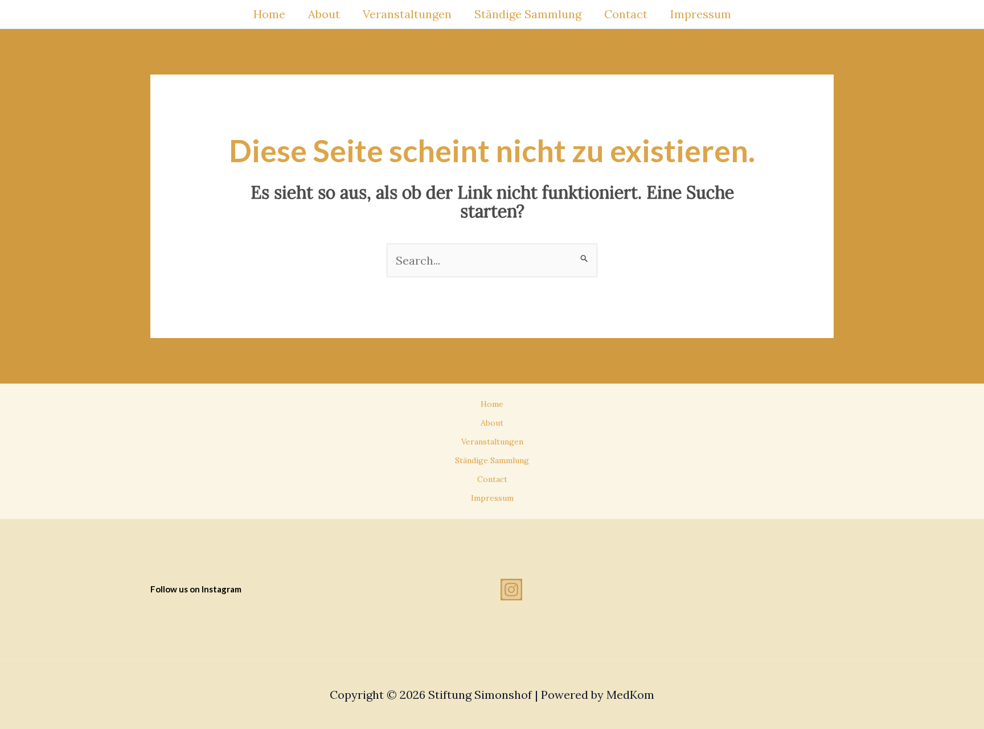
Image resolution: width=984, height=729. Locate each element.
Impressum (700, 14)
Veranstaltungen (407, 14)
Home (269, 14)
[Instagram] (511, 589)
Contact (625, 14)
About (324, 14)
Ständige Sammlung (527, 14)
